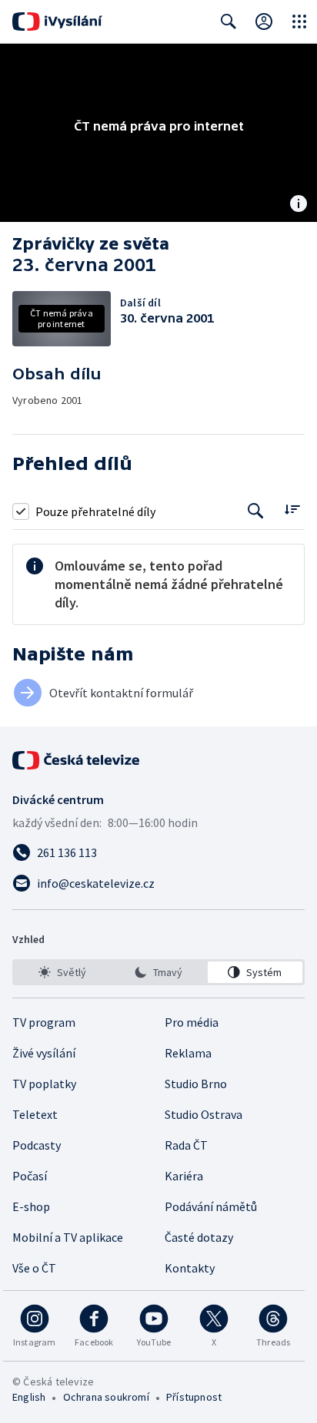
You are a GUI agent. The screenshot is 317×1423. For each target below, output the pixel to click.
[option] (62, 972)
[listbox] (158, 972)
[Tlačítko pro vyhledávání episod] (256, 511)
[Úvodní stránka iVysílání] (57, 21)
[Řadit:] (292, 509)
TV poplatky (44, 1083)
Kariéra (184, 1175)
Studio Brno (196, 1083)
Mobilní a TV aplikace (67, 1237)
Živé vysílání (43, 1053)
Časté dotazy (199, 1237)
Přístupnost (194, 1397)
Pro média (192, 1022)
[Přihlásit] (264, 21)
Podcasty (36, 1145)
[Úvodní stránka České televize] (77, 760)
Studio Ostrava (203, 1114)
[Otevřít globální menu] (299, 21)
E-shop (31, 1206)
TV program (43, 1022)
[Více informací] (298, 205)
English (28, 1397)
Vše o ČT (34, 1268)
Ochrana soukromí (106, 1397)
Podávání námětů (211, 1206)
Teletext (35, 1114)
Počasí (29, 1175)
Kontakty (190, 1268)
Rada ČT (186, 1145)
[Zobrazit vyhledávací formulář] (228, 21)
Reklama (188, 1053)
